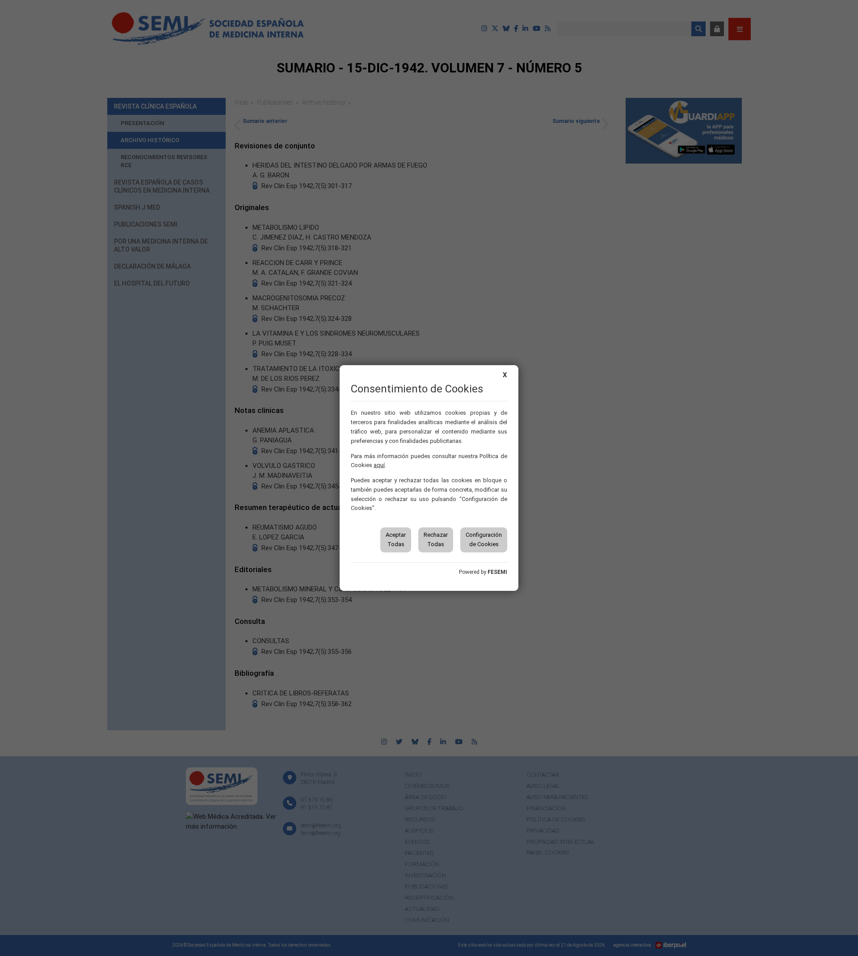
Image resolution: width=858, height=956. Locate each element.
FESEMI (497, 572)
